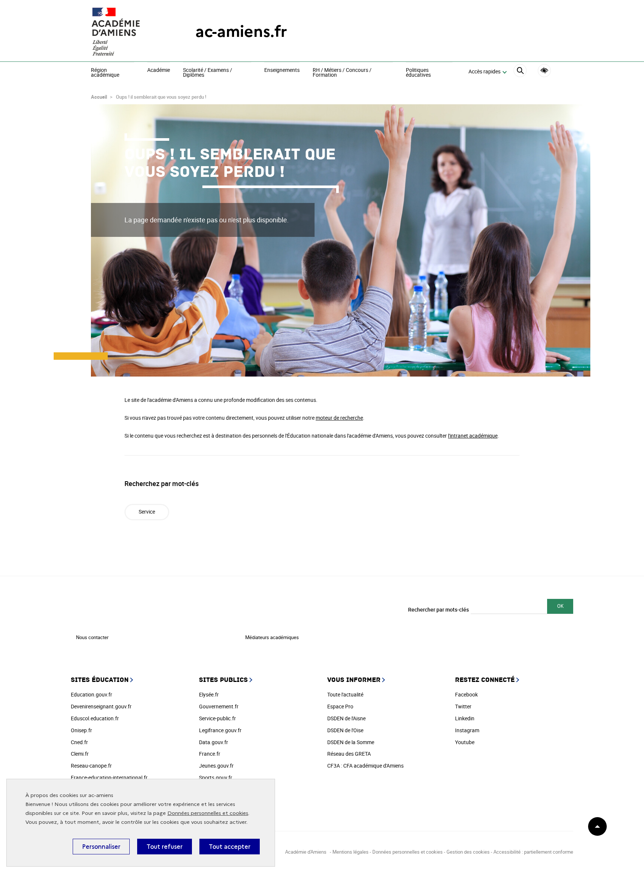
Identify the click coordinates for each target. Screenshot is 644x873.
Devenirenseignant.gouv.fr (101, 706)
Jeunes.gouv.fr (216, 765)
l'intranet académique (473, 435)
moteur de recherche (339, 417)
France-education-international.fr (109, 777)
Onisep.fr (81, 730)
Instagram (467, 730)
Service (147, 511)
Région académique (105, 73)
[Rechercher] (520, 71)
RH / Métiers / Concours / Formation (342, 73)
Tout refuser (164, 846)
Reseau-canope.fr (91, 765)
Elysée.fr (209, 694)
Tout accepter (229, 846)
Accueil (99, 96)
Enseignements (282, 70)
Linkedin (464, 718)
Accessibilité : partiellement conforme (533, 851)
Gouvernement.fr (219, 706)
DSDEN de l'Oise (345, 730)
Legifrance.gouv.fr (220, 730)
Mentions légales (350, 851)
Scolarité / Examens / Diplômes (207, 73)
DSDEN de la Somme (350, 742)
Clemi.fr (80, 753)
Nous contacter (92, 637)
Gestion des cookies (468, 851)
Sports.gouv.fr (215, 777)
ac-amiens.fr (241, 31)
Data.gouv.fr (213, 742)
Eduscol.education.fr (95, 718)
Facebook (466, 694)
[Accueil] (128, 31)
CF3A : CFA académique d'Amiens (365, 765)
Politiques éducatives (418, 73)
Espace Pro (340, 706)
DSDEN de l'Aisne (346, 718)
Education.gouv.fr (91, 694)
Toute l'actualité (345, 694)
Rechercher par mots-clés (438, 609)
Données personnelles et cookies (207, 813)
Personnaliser (101, 846)
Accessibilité (544, 70)
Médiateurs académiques (272, 637)
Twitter (463, 706)
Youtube (464, 742)
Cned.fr (79, 742)
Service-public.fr (217, 718)
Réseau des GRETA (349, 753)
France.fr (209, 753)
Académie (158, 70)
